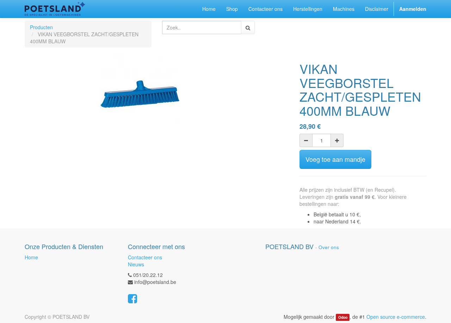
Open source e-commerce (395, 316)
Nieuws (136, 264)
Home (31, 257)
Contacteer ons (145, 257)
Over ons (329, 247)
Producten (41, 27)
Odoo (342, 317)
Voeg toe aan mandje (335, 159)
